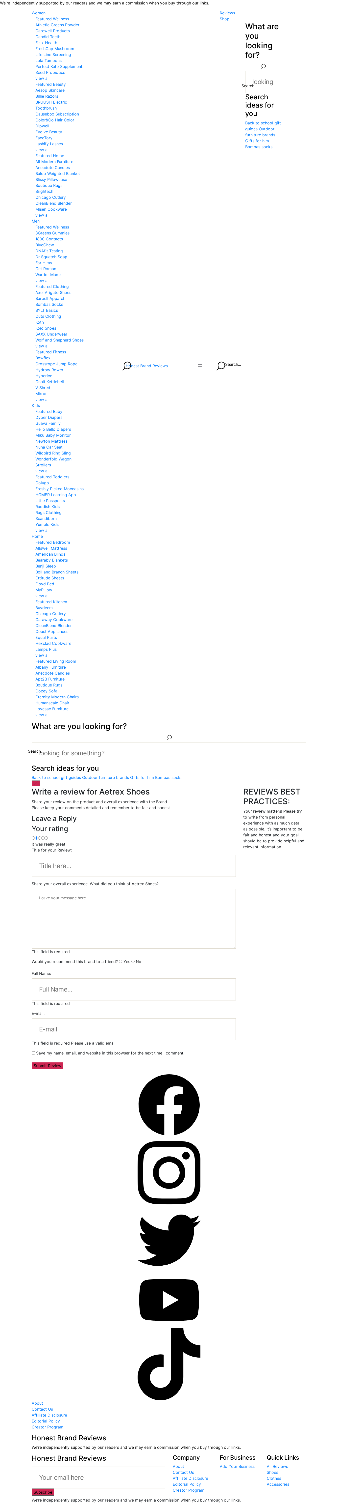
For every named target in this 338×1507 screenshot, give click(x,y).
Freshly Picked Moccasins (59, 488)
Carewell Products (52, 30)
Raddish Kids (47, 506)
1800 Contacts (49, 238)
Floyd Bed (44, 583)
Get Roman (45, 268)
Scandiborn (46, 518)
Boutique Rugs (48, 185)
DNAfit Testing (49, 250)
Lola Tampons (48, 60)
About (37, 1403)
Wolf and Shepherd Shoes (59, 340)
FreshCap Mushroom (54, 48)
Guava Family (48, 423)
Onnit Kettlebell (49, 381)
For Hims (43, 262)
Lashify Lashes (49, 143)
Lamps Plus (46, 649)
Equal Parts (46, 637)
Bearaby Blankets (51, 560)
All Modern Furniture (54, 161)
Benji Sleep (45, 566)
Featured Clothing (52, 286)
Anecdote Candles (52, 167)
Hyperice (43, 375)
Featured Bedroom (52, 542)
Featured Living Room (55, 661)
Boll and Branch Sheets (56, 571)
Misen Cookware (51, 209)
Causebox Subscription (57, 114)
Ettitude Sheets (49, 577)
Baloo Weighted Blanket (57, 173)
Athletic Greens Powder (57, 24)
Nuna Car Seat (49, 447)
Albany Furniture (50, 667)
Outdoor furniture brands (105, 777)
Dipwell (42, 125)
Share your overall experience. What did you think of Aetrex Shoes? (95, 883)
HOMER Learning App (55, 494)
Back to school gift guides (56, 777)
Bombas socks (258, 146)
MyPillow (43, 589)
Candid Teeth (47, 36)
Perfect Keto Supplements (59, 66)
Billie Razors (46, 96)
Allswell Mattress (51, 548)
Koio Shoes (45, 328)
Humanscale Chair (52, 702)
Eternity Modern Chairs (57, 696)
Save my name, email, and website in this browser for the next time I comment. (110, 1053)
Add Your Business (237, 1466)
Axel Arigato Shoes (53, 292)
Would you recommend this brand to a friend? (75, 961)
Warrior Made (48, 274)
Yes (126, 961)
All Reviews (277, 1466)
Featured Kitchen (51, 601)
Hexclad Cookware (53, 643)
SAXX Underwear (51, 334)
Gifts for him (257, 140)
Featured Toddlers (52, 476)
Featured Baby (48, 411)
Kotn (39, 322)
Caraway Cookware (53, 619)
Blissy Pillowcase (51, 179)
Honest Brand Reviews (147, 365)
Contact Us (42, 1409)
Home (37, 536)
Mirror (41, 393)
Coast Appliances (51, 631)
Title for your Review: (52, 850)
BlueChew (44, 244)
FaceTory (43, 137)
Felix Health (46, 42)
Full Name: (41, 973)
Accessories (278, 1484)
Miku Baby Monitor (53, 435)
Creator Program (47, 1426)
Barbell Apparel (49, 298)
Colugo (42, 482)
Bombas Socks (49, 304)
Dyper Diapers (48, 417)
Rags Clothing (48, 512)
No (138, 961)
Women (39, 12)
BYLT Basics (46, 310)
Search (247, 85)
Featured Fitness (50, 351)
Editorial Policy (46, 1421)
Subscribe (43, 1492)
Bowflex (42, 357)
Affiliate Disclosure (49, 1415)
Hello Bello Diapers (53, 429)
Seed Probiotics (50, 72)
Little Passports (50, 500)
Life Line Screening (53, 54)
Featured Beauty (50, 84)
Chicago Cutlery (50, 197)
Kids (36, 405)
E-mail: (38, 1013)
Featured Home (49, 155)
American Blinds (50, 554)
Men (36, 221)
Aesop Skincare (50, 90)
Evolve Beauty (48, 131)
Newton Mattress (51, 441)
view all (42, 78)
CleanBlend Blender (53, 203)
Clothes (274, 1478)
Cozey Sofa (46, 690)
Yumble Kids (47, 524)
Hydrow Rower (49, 369)
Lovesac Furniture (52, 708)
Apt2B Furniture (50, 679)
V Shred (42, 387)
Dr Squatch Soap (51, 256)
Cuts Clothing (48, 316)
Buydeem (44, 607)
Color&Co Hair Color (54, 119)
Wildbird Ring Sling (53, 453)
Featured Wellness (52, 18)
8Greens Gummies (52, 232)
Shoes (272, 1472)
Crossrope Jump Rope (56, 363)
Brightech (44, 191)
